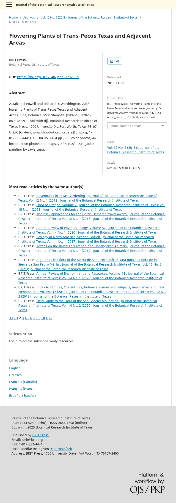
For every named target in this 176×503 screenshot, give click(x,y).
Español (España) (22, 395)
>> (50, 318)
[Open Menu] (9, 4)
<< (11, 318)
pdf (116, 61)
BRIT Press (40, 435)
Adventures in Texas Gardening (61, 196)
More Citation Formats (125, 126)
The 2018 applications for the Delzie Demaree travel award (82, 214)
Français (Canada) (23, 382)
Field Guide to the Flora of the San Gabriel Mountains (77, 301)
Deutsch (15, 375)
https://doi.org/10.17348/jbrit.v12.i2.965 (48, 77)
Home (13, 17)
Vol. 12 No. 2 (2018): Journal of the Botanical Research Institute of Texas (89, 17)
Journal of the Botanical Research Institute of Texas (55, 5)
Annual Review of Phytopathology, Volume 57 (71, 228)
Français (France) (22, 388)
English (15, 368)
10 (43, 318)
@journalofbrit (61, 449)
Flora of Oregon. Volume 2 (56, 205)
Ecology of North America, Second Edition (68, 237)
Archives (29, 17)
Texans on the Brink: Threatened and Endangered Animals (82, 246)
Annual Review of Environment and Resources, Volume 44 (81, 273)
